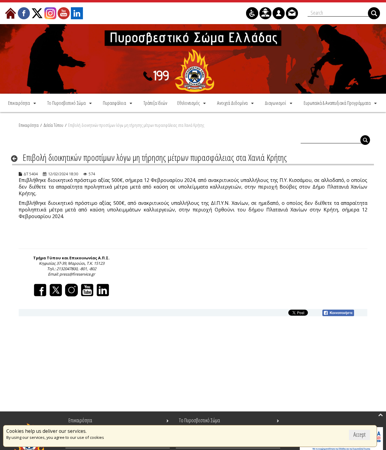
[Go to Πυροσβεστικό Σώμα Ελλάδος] (193, 59)
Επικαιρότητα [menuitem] (80, 420)
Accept (359, 434)
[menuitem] (22, 102)
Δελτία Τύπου (53, 125)
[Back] (16, 158)
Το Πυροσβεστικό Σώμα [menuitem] (199, 420)
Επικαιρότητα (29, 125)
